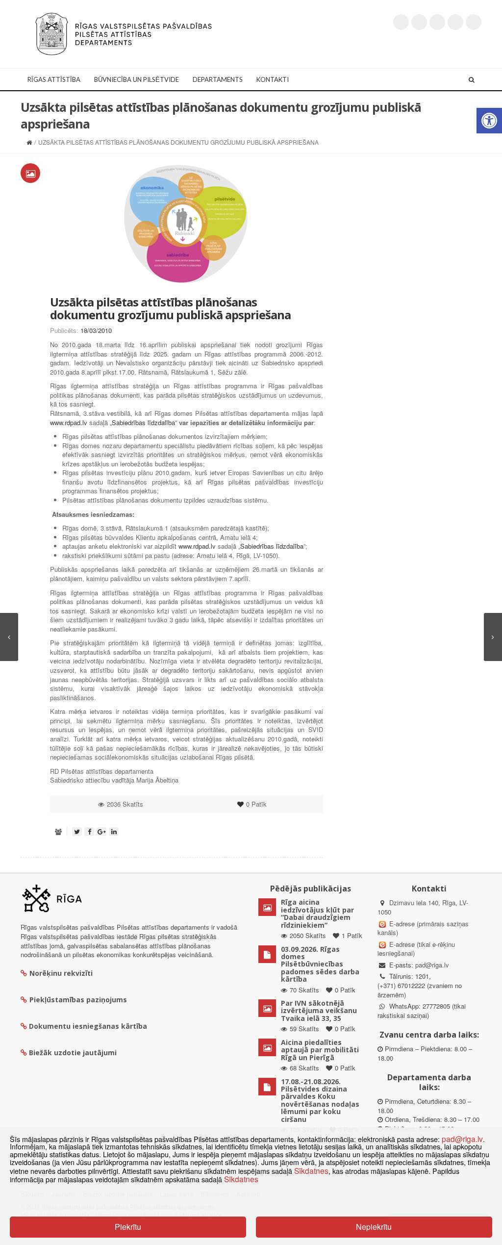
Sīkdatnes (311, 1170)
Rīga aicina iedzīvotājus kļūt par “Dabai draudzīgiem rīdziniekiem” (317, 913)
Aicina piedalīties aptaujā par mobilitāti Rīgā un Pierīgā (320, 1050)
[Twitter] (401, 22)
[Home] (29, 142)
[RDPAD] (123, 33)
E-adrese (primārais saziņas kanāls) (423, 928)
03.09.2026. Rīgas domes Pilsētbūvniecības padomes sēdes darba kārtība (320, 964)
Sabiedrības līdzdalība (143, 422)
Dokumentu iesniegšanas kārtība (88, 1026)
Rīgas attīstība (53, 79)
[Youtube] (437, 22)
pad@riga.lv (432, 964)
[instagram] (455, 22)
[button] (489, 120)
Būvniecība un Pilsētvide (136, 79)
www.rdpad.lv (68, 422)
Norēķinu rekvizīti (61, 973)
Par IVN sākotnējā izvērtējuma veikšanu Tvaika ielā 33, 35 (319, 1010)
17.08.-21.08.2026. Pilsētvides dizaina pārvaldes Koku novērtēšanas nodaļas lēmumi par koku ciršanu (320, 1100)
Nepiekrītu (374, 1226)
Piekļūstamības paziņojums (78, 999)
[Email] (473, 22)
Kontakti (272, 79)
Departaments (218, 79)
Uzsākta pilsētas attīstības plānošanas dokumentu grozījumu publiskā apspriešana (170, 308)
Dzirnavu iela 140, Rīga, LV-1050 (422, 907)
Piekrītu (128, 1226)
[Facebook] (419, 22)
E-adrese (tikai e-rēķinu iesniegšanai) (416, 949)
